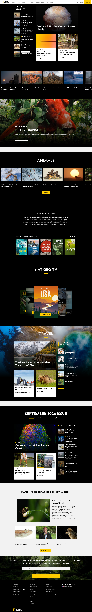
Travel (28, 2)
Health (32, 2)
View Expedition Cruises (22, 392)
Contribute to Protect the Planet (52, 594)
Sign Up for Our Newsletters (51, 592)
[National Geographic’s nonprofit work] (46, 510)
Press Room (32, 603)
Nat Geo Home (32, 584)
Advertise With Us (33, 604)
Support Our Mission (33, 599)
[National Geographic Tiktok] (75, 584)
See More (16, 59)
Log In (81, 2)
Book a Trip (32, 587)
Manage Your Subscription (50, 589)
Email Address (25, 566)
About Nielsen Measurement (18, 592)
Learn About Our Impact (34, 598)
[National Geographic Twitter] (67, 584)
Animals (13, 2)
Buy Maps (31, 589)
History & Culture (21, 2)
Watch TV (31, 596)
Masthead (31, 601)
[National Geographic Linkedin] (72, 584)
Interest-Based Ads (16, 591)
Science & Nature (40, 2)
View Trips (40, 391)
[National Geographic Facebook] (65, 584)
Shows (47, 2)
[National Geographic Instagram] (63, 584)
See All (60, 477)
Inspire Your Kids (33, 591)
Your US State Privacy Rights (18, 587)
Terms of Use (15, 584)
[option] (11, 80)
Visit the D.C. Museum (33, 594)
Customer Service (49, 586)
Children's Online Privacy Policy (19, 589)
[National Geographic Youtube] (70, 584)
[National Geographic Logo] (17, 610)
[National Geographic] (5, 2)
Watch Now (46, 229)
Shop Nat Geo (32, 592)
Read (40, 58)
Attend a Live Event (33, 586)
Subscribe (31, 418)
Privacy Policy (15, 586)
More (51, 2)
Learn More (40, 475)
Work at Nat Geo (49, 591)
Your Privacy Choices (17, 594)
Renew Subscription (49, 587)
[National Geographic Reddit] (77, 584)
